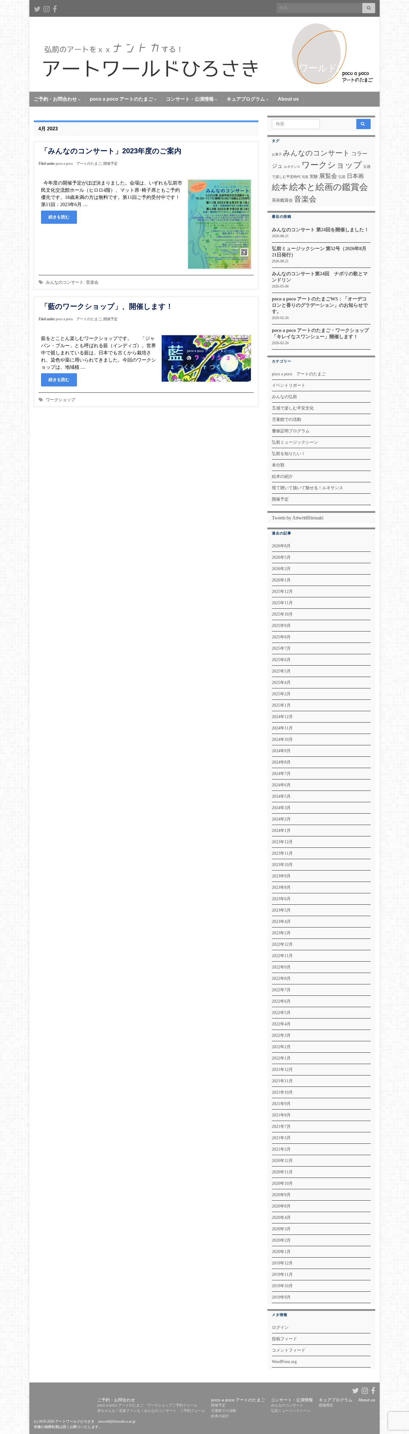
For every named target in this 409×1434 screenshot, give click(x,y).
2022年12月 (282, 944)
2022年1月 (281, 1058)
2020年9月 (281, 1195)
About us (288, 99)
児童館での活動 (286, 419)
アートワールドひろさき (322, 68)
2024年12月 (282, 716)
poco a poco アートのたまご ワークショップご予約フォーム (147, 1405)
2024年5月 (281, 796)
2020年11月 (282, 1172)
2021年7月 (281, 1126)
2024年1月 (281, 830)
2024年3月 (281, 808)
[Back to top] (395, 1398)
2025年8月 (281, 637)
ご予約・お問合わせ (56, 99)
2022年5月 (281, 1012)
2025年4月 (281, 682)
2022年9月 (281, 967)
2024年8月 (281, 762)
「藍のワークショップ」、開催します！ (107, 306)
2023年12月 (282, 842)
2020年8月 (281, 1206)
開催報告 (326, 1405)
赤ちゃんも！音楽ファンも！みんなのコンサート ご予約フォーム (151, 1411)
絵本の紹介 (282, 476)
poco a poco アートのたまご (122, 99)
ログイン (280, 1327)
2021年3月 (281, 1138)
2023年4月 (281, 921)
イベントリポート (288, 385)
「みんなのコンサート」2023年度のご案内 (111, 151)
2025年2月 (281, 694)
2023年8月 (281, 887)
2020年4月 (281, 1217)
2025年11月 (282, 603)
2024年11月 (282, 728)
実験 (314, 176)
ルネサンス (292, 166)
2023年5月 (281, 910)
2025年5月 (281, 671)
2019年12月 (282, 1263)
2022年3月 (281, 1035)
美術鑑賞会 (282, 200)
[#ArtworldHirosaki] (46, 8)
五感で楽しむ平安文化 (293, 408)
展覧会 (328, 176)
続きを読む (59, 217)
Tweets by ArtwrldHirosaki (297, 517)
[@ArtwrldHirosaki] (37, 8)
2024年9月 (281, 751)
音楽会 (92, 282)
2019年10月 (282, 1286)
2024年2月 (281, 819)
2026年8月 (281, 546)
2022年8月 (281, 978)
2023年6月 (281, 899)
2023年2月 (281, 933)
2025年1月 (281, 705)
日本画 (355, 176)
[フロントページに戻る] (204, 54)
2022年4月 (281, 1024)
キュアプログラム (246, 99)
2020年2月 (281, 1240)
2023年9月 (281, 876)
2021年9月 (281, 1103)
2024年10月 (282, 739)
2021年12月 (282, 1069)
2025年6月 (281, 660)
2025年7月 (281, 648)
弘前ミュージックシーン (295, 442)
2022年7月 (281, 990)
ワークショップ (60, 399)
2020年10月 (282, 1183)
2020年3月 (281, 1229)
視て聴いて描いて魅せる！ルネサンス (307, 488)
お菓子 (277, 154)
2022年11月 (282, 956)
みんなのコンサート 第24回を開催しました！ (320, 229)
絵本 (280, 187)
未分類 (278, 465)
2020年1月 (281, 1251)
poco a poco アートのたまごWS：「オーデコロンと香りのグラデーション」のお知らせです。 (320, 305)
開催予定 (110, 163)
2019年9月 (281, 1297)
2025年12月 (282, 591)
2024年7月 (281, 773)
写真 (305, 177)
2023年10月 (282, 864)
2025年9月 (281, 625)
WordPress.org (284, 1361)
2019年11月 (282, 1274)
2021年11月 (282, 1081)
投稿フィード (284, 1339)
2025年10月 (282, 614)
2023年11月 (282, 853)
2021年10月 (282, 1092)
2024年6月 (281, 785)
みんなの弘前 (284, 397)
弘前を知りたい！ (288, 453)
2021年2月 (281, 1149)
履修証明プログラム (291, 431)
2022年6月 (281, 1001)
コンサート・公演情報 (190, 99)
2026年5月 (281, 557)
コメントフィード (288, 1350)
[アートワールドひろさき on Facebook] (55, 8)
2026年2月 (281, 568)
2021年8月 (281, 1115)
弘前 (342, 177)
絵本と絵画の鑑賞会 (328, 187)
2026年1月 (281, 580)
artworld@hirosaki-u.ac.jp (116, 1421)
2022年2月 (281, 1047)
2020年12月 (282, 1160)
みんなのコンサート (65, 282)
